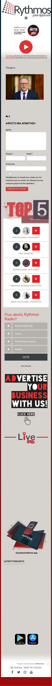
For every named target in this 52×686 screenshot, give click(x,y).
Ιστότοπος (10, 164)
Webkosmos (40, 664)
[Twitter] (19, 672)
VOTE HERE (35, 219)
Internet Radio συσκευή (25, 341)
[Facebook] (12, 672)
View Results (26, 366)
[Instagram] (25, 672)
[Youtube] (31, 672)
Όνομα (9, 154)
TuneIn (18, 334)
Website (18, 349)
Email (30, 154)
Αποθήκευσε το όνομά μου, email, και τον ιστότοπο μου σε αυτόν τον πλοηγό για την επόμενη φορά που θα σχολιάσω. (24, 180)
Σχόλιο (8, 130)
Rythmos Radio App (24, 326)
